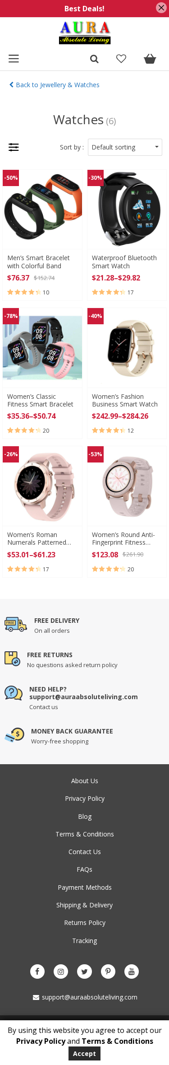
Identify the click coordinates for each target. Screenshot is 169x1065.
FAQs (84, 869)
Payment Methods (85, 887)
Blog (84, 816)
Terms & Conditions (84, 834)
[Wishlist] (121, 60)
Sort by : (72, 147)
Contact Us (85, 851)
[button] (125, 147)
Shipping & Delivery (84, 905)
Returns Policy (84, 922)
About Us (84, 780)
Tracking (84, 940)
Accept (84, 1053)
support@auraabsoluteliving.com (88, 997)
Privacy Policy (85, 798)
